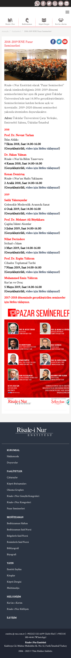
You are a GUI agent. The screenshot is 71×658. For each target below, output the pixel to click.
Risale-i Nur (10, 24)
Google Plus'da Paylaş (65, 41)
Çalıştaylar (12, 477)
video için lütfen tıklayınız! (42, 148)
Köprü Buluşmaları (16, 483)
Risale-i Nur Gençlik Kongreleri (23, 496)
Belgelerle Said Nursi (17, 535)
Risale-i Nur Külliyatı (18, 609)
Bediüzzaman (27, 24)
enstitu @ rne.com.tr (15, 633)
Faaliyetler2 (16, 31)
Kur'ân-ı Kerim (61, 24)
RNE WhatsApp (37, 3)
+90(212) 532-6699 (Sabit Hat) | (41, 633)
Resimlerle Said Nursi (18, 542)
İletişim (12, 617)
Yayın (10, 563)
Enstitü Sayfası (14, 569)
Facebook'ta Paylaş (53, 41)
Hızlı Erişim (14, 596)
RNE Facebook (43, 3)
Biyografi (11, 554)
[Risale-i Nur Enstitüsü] (16, 12)
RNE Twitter (49, 3)
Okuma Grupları (15, 490)
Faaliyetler (14, 471)
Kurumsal (13, 450)
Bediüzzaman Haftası (17, 523)
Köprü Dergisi (44, 24)
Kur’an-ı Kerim (14, 602)
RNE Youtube (60, 3)
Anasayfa (5, 31)
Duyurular (12, 462)
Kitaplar (11, 575)
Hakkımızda (13, 456)
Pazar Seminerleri (16, 508)
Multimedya (13, 588)
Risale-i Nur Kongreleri (19, 502)
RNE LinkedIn (66, 3)
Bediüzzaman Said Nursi (19, 529)
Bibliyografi (13, 548)
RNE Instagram (55, 3)
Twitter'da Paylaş (59, 41)
